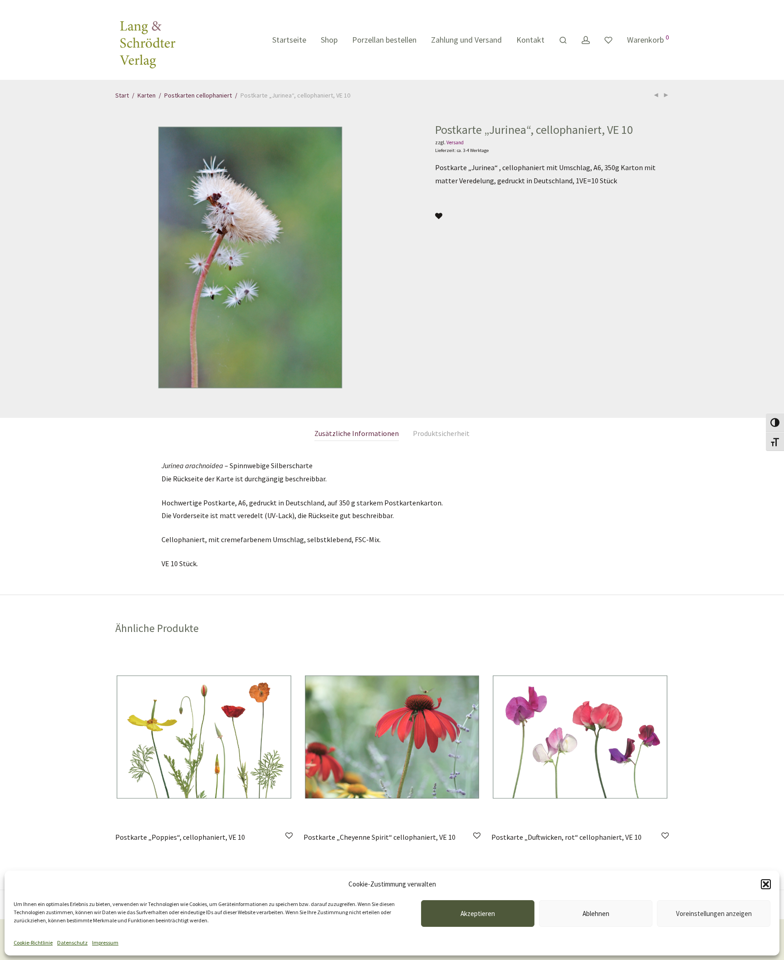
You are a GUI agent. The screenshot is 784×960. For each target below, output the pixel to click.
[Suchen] (563, 40)
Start (122, 95)
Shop (329, 39)
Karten (146, 95)
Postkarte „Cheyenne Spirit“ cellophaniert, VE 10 (380, 837)
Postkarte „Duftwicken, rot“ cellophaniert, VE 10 (566, 837)
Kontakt (530, 39)
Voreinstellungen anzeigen (714, 913)
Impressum (105, 942)
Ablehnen (596, 913)
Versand (455, 142)
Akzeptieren (478, 913)
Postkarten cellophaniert (198, 95)
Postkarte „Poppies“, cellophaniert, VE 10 (180, 837)
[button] (765, 884)
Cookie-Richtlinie (33, 942)
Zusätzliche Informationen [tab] (356, 433)
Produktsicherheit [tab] (441, 433)
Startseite (289, 39)
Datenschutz (72, 942)
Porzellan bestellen (384, 39)
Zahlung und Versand (466, 39)
